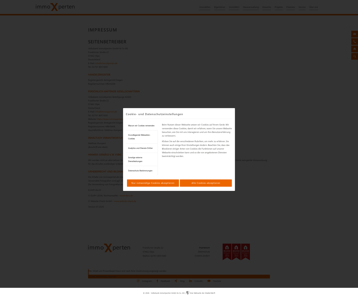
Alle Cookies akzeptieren (206, 182)
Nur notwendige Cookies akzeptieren (152, 182)
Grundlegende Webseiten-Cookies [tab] (139, 137)
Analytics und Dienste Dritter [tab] (140, 148)
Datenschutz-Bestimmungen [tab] (140, 170)
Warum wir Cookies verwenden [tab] (141, 125)
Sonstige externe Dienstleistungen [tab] (135, 159)
